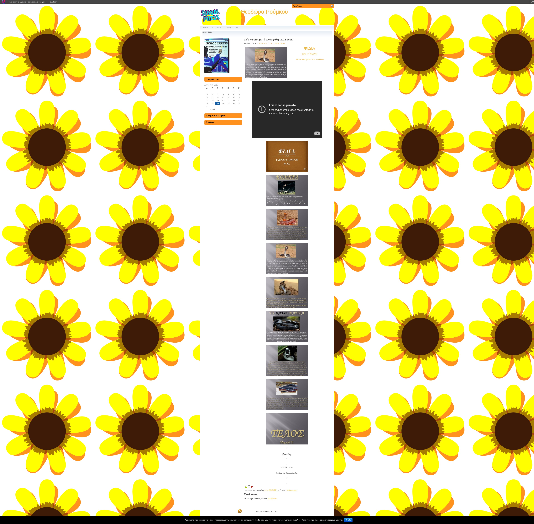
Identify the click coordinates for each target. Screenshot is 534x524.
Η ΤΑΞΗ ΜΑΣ (216, 28)
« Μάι (212, 110)
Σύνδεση (53, 2)
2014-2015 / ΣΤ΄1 (265, 43)
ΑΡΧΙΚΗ (205, 28)
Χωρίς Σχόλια (280, 43)
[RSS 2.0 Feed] (240, 513)
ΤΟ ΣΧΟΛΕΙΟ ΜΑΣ (232, 28)
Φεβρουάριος (292, 490)
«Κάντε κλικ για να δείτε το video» (309, 59)
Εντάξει (348, 520)
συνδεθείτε (272, 499)
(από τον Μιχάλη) (309, 54)
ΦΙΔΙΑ (309, 48)
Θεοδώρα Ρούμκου (264, 12)
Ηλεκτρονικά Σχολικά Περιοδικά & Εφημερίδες (27, 2)
